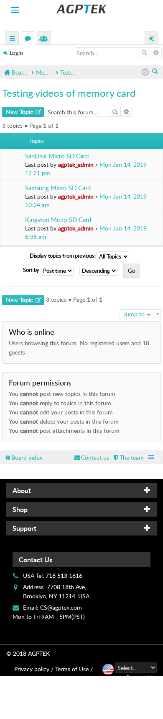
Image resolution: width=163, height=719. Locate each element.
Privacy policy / (33, 669)
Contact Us (35, 559)
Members (46, 39)
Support (24, 528)
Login (16, 53)
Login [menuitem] (152, 39)
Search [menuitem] (156, 72)
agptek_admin (76, 164)
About (22, 490)
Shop (20, 509)
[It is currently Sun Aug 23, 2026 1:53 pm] (145, 72)
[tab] (81, 490)
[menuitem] (128, 457)
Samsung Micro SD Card (58, 188)
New (19, 112)
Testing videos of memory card (68, 93)
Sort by (32, 270)
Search (144, 53)
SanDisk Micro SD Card (57, 156)
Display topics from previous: (63, 255)
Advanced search (155, 53)
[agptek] (81, 9)
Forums (30, 39)
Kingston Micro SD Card (58, 220)
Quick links (12, 39)
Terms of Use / (74, 669)
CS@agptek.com (61, 607)
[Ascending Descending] (100, 270)
